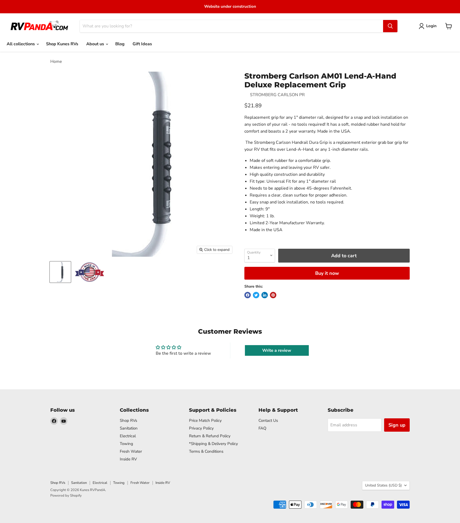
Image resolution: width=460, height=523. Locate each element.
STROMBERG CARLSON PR (277, 95)
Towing (126, 443)
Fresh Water (131, 451)
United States (383, 485)
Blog (120, 44)
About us (95, 44)
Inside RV (128, 459)
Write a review (276, 350)
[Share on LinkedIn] (264, 295)
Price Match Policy (205, 420)
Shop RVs (128, 420)
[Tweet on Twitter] (256, 295)
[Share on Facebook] (247, 295)
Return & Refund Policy (210, 436)
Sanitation (129, 428)
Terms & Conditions (206, 451)
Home (56, 61)
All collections (21, 44)
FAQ (262, 428)
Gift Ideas (142, 44)
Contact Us (268, 420)
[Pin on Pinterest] (273, 295)
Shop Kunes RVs (62, 44)
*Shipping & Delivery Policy (213, 443)
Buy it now (327, 273)
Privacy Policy (201, 428)
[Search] (390, 26)
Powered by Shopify (66, 495)
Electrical (128, 436)
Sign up (396, 425)
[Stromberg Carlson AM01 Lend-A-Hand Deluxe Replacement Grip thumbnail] (60, 272)
